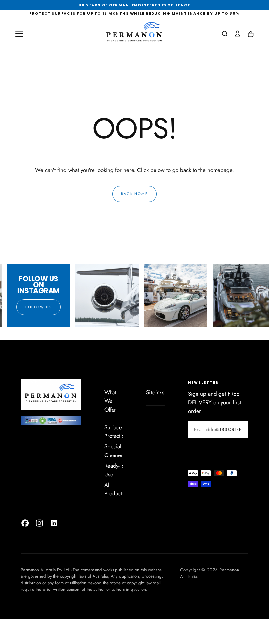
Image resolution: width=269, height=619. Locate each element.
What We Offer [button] (110, 401)
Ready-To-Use (115, 470)
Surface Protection (116, 431)
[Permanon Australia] (51, 394)
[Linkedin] (54, 523)
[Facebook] (25, 523)
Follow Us (35, 307)
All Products (114, 489)
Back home (134, 193)
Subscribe (229, 429)
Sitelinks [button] (155, 392)
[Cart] (250, 34)
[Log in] (237, 34)
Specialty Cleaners (114, 450)
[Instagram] (39, 523)
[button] (19, 33)
